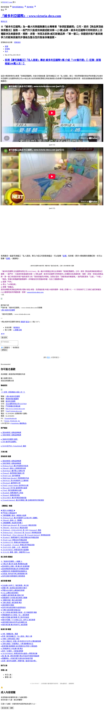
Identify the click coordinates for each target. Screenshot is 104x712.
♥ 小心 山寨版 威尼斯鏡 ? (10, 593)
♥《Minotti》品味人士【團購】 (12, 520)
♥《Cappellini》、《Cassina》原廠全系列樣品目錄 (18, 545)
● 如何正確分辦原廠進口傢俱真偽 (13, 576)
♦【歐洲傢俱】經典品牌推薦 (11, 432)
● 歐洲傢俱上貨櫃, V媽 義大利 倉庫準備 (15, 566)
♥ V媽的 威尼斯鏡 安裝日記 (11, 610)
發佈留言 (4, 350)
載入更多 (4, 337)
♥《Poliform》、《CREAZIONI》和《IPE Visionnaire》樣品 (21, 530)
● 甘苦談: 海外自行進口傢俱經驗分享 (14, 574)
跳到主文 (4, 21)
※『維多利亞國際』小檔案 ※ (11, 561)
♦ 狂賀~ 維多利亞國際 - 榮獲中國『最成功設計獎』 (19, 661)
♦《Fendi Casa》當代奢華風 (10, 476)
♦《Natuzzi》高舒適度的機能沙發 (12, 473)
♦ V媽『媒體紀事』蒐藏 (9, 634)
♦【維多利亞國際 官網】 (9, 439)
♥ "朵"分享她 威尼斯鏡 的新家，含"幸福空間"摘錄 (19, 612)
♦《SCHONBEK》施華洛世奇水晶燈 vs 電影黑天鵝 (19, 653)
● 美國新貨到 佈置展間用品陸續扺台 (14, 571)
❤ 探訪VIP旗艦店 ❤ (8, 510)
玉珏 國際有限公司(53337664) (16, 404)
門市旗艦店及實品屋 (13, 406)
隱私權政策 (63, 683)
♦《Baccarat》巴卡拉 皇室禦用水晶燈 (14, 488)
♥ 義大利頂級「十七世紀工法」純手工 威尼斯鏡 (18, 620)
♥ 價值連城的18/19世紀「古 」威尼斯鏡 (15, 615)
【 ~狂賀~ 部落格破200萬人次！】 (13, 392)
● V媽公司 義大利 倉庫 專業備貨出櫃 (14, 564)
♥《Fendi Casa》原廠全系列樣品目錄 (14, 540)
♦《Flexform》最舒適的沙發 (11, 483)
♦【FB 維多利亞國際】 (9, 442)
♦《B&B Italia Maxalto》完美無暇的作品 (15, 478)
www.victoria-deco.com (35, 292)
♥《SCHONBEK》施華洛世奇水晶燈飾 (15, 550)
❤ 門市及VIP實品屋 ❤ (9, 513)
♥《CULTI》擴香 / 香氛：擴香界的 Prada (15, 552)
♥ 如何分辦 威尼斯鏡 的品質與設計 (13, 607)
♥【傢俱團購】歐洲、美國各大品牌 (13, 515)
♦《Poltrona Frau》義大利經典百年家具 (14, 466)
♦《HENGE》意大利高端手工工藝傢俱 (14, 480)
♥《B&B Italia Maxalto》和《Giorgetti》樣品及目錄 (18, 525)
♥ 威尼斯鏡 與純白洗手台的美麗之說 (14, 622)
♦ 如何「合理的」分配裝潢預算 (12, 651)
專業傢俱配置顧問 (12, 399)
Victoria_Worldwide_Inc (12, 421)
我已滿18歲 (5, 708)
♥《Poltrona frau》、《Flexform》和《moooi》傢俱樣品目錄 (21, 532)
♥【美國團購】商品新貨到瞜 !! (12, 523)
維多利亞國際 (10, 401)
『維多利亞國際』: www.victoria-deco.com (31, 16)
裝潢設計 (16, 327)
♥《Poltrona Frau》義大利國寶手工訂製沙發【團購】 (19, 518)
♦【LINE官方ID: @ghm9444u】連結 (13, 446)
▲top (2, 333)
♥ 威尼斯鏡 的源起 (7, 605)
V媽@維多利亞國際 (8, 310)
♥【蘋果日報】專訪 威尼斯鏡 (11, 600)
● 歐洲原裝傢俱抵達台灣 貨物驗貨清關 (15, 569)
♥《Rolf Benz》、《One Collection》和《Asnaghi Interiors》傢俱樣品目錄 (25, 535)
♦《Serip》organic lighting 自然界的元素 (14, 485)
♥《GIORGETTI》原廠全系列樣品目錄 (15, 542)
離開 (11, 708)
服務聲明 (71, 683)
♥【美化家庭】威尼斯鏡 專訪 (11, 602)
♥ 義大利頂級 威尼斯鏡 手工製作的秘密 (15, 617)
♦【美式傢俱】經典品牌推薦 (11, 435)
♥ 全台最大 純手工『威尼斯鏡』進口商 (15, 585)
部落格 (7, 49)
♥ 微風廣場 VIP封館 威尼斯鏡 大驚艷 (14, 598)
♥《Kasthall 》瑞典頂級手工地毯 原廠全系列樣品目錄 (20, 537)
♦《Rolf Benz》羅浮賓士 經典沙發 (13, 471)
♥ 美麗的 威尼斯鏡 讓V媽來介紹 (12, 595)
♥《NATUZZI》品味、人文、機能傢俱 (14, 547)
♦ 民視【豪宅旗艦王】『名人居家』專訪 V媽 (16, 636)
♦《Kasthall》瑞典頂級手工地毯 (12, 493)
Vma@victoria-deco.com (14, 411)
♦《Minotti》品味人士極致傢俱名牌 (13, 468)
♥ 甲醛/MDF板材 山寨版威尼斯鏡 (12, 590)
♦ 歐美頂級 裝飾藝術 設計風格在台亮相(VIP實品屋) (19, 646)
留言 (27, 322)
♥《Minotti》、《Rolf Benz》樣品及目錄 (14, 528)
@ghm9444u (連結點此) (18, 423)
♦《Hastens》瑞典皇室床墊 (10, 495)
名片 (6, 51)
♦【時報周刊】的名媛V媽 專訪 (12, 648)
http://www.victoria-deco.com (15, 408)
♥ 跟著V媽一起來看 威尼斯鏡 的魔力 (14, 588)
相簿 (6, 46)
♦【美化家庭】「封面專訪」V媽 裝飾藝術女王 (17, 644)
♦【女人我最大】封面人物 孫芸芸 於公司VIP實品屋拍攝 (21, 641)
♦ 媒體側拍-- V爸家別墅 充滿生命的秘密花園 (17, 658)
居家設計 (17, 42)
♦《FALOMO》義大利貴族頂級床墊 (13, 498)
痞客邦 (23, 322)
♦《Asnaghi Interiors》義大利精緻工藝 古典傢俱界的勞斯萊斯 (22, 500)
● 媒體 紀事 (17, 330)
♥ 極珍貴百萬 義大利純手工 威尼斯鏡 (14, 625)
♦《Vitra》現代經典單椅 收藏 (11, 490)
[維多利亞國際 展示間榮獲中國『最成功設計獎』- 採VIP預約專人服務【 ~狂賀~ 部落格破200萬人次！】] (1, 390)
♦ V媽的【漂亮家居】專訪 (10, 639)
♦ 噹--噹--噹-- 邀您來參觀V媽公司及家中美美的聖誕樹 (20, 656)
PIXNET (37, 683)
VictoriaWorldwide (10, 418)
